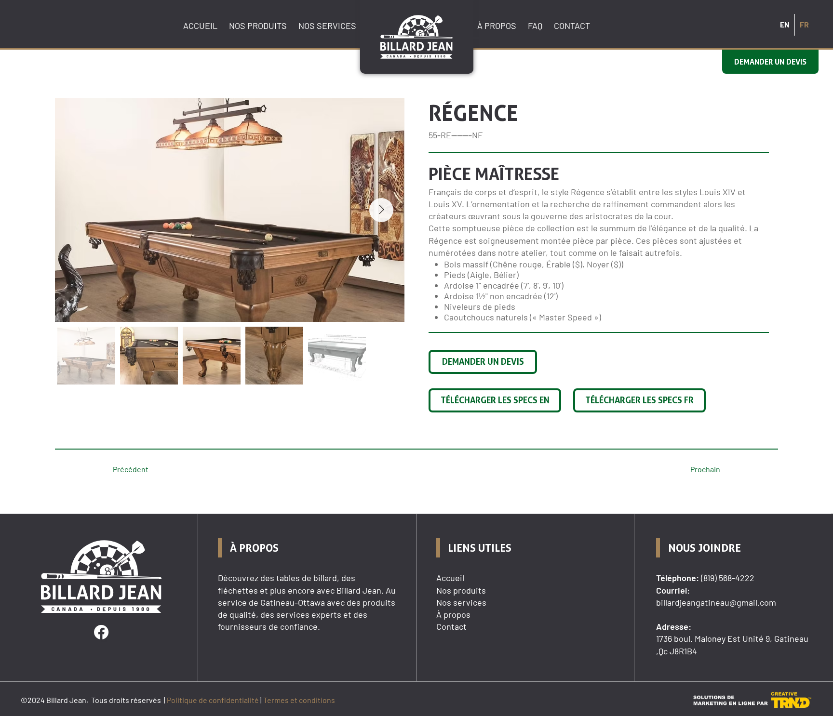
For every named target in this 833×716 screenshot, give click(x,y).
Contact (451, 626)
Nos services (461, 602)
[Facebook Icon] (101, 632)
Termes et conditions (299, 699)
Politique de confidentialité (213, 699)
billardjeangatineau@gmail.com (716, 602)
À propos (453, 614)
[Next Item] (381, 210)
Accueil (450, 577)
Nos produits (461, 590)
